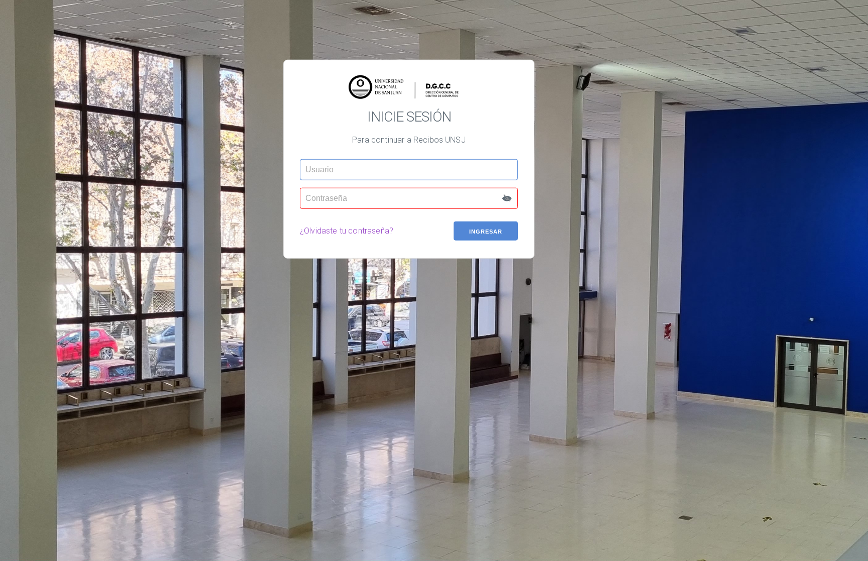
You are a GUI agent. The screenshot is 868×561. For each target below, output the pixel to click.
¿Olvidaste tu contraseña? (346, 231)
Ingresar (485, 231)
